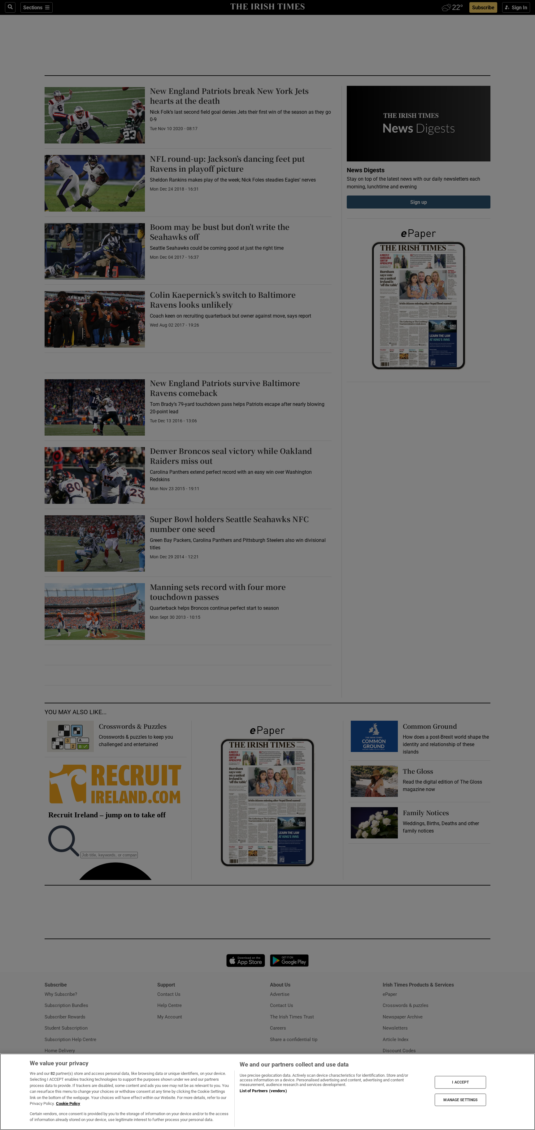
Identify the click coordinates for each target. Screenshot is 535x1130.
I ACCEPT (460, 1082)
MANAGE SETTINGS (460, 1099)
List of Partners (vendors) (263, 1090)
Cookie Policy (68, 1103)
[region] (267, 1091)
